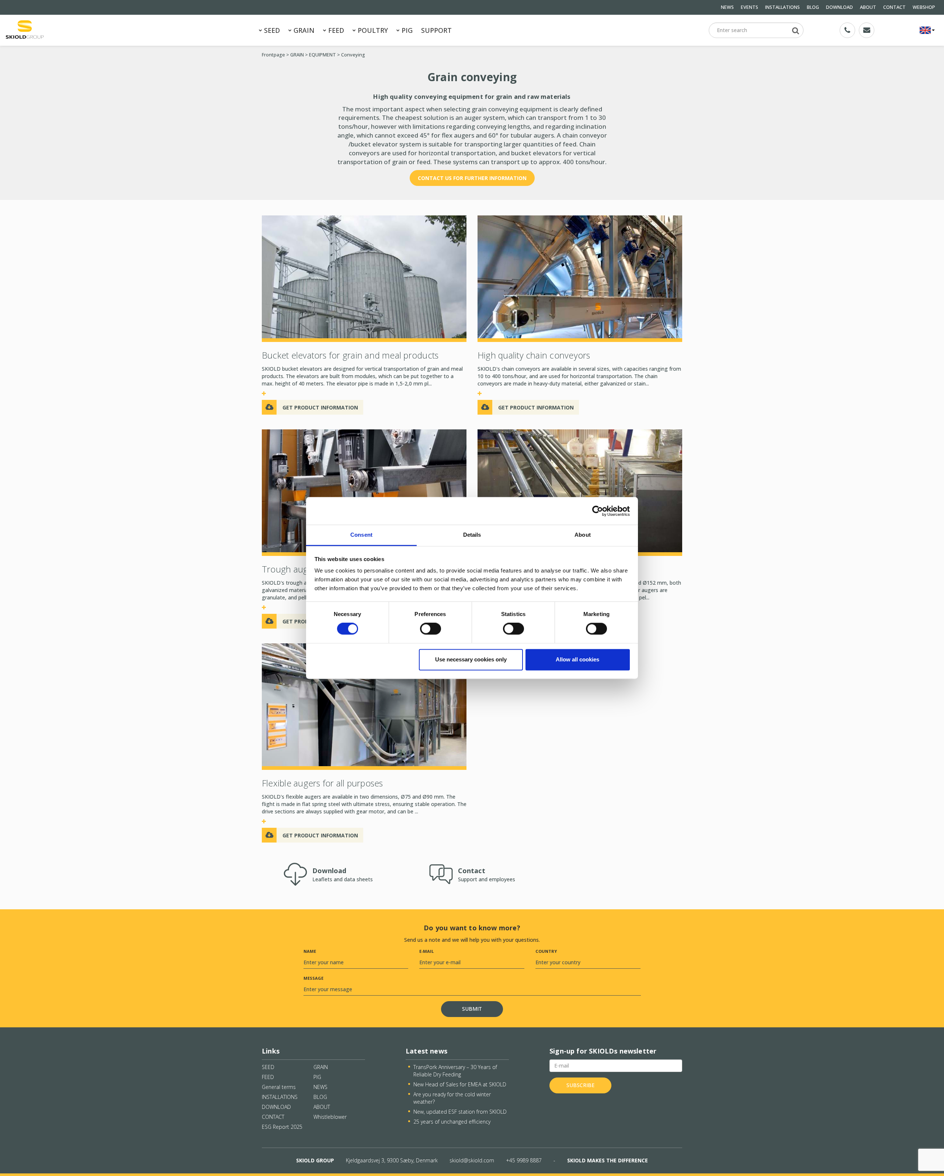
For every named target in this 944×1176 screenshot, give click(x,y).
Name (309, 951)
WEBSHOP (924, 7)
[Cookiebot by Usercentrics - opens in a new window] (597, 510)
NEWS (727, 7)
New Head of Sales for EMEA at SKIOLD (459, 1084)
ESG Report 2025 (282, 1126)
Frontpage (273, 55)
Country (546, 951)
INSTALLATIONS (782, 7)
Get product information (320, 407)
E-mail (426, 951)
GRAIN (303, 30)
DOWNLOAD (839, 7)
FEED (335, 30)
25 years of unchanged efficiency (451, 1121)
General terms (279, 1086)
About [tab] (583, 535)
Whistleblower (330, 1116)
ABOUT (868, 7)
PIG (406, 30)
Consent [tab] (361, 535)
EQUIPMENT (322, 55)
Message (313, 978)
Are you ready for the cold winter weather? (452, 1098)
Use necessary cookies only (471, 659)
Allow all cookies (577, 659)
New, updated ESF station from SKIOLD (460, 1111)
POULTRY (372, 30)
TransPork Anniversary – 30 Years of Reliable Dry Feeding (455, 1070)
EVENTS (749, 7)
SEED (271, 30)
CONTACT (894, 7)
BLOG (813, 7)
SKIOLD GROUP (315, 1160)
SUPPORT (436, 30)
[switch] (430, 629)
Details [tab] (472, 535)
